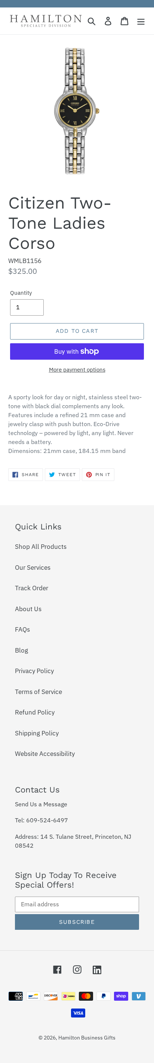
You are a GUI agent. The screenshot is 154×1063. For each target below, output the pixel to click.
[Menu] (141, 20)
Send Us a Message (41, 804)
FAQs (22, 629)
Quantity (21, 292)
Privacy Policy (34, 671)
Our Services (32, 567)
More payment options (77, 369)
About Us (28, 609)
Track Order (31, 588)
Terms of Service (38, 692)
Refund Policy (35, 712)
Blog (21, 650)
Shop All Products (41, 547)
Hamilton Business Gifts (87, 1037)
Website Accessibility (45, 754)
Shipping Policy (37, 733)
